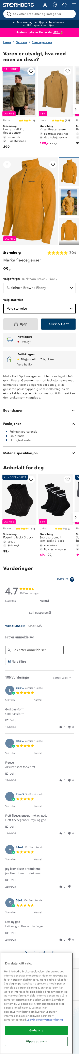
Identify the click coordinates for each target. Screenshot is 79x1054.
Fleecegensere (42, 42)
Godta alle (36, 1030)
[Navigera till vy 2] (69, 202)
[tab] (40, 612)
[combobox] (62, 678)
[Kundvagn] (64, 5)
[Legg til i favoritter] (31, 71)
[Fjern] (70, 13)
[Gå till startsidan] (18, 5)
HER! (56, 32)
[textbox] (73, 679)
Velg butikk (24, 364)
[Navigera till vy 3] (69, 232)
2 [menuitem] (39, 952)
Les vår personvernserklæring (45, 1019)
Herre (7, 42)
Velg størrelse (17, 308)
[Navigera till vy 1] (69, 171)
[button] (11, 720)
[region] (36, 1003)
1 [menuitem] (35, 952)
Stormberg (12, 253)
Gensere (21, 42)
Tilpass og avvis (36, 1041)
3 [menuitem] (44, 952)
